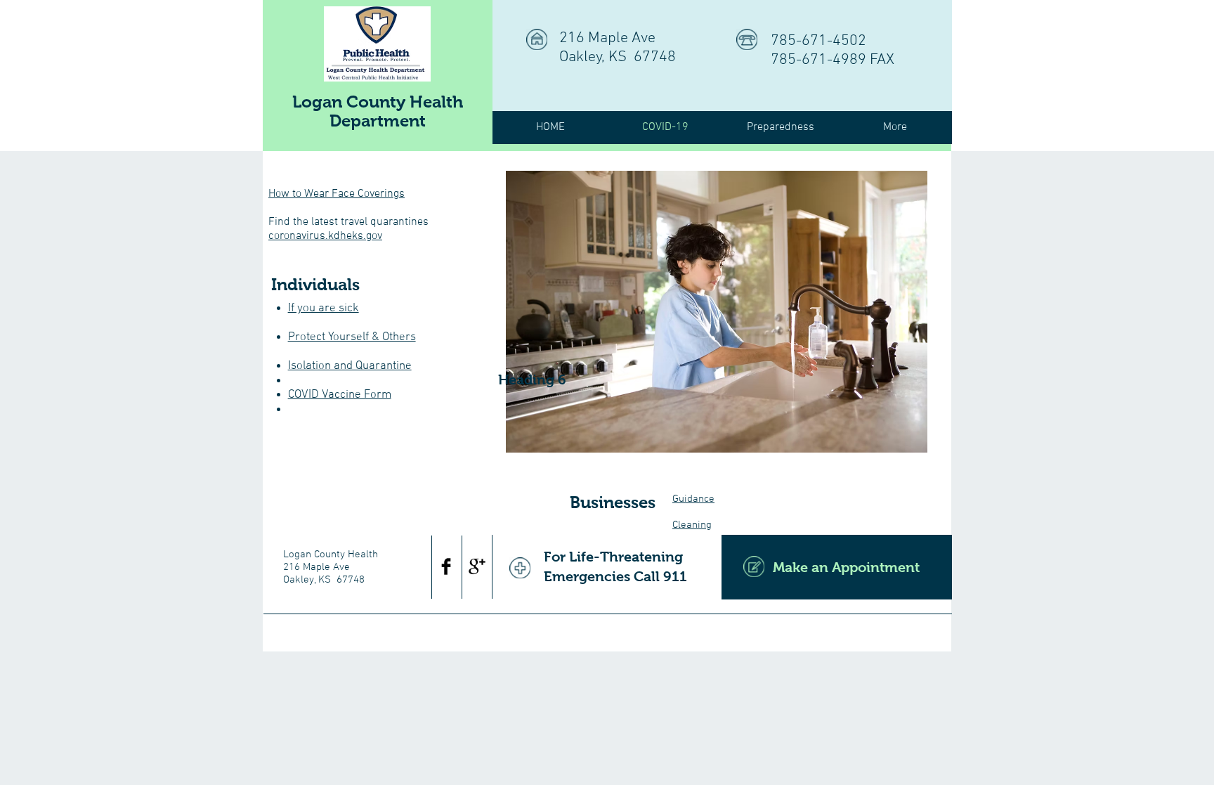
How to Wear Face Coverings (336, 194)
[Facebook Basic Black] (446, 566)
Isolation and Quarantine (350, 366)
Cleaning (692, 525)
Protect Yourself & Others (352, 337)
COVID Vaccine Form (339, 395)
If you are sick (323, 308)
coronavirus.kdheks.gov (325, 236)
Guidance (693, 499)
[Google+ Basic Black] (477, 566)
